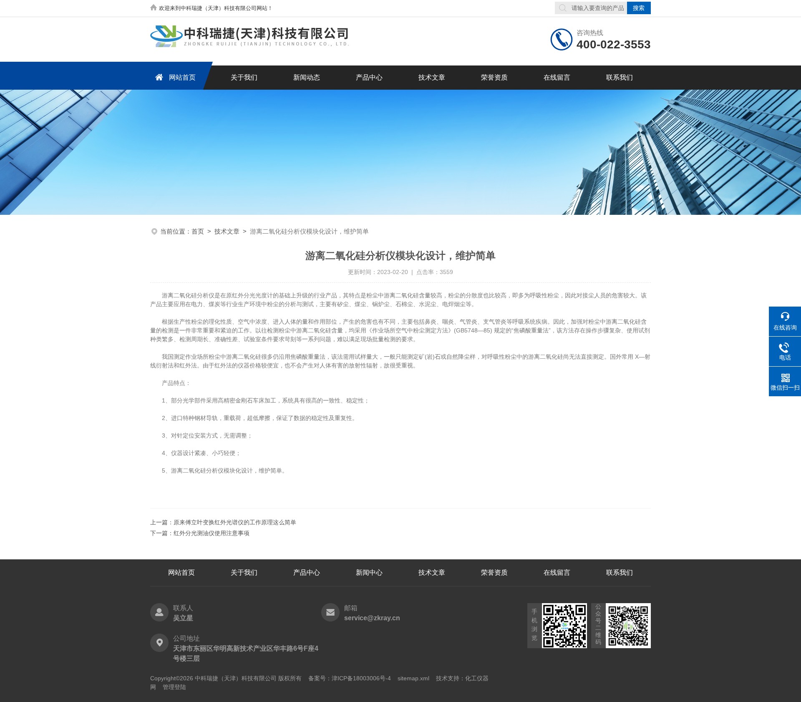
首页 (197, 231)
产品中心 (369, 77)
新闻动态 (306, 77)
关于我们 (244, 77)
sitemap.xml (413, 678)
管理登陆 (174, 687)
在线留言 (557, 77)
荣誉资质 (494, 77)
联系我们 (619, 77)
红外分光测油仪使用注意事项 (211, 533)
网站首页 (182, 77)
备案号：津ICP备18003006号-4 (349, 678)
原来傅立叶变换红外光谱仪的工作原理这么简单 (235, 522)
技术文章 (431, 77)
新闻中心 (369, 572)
